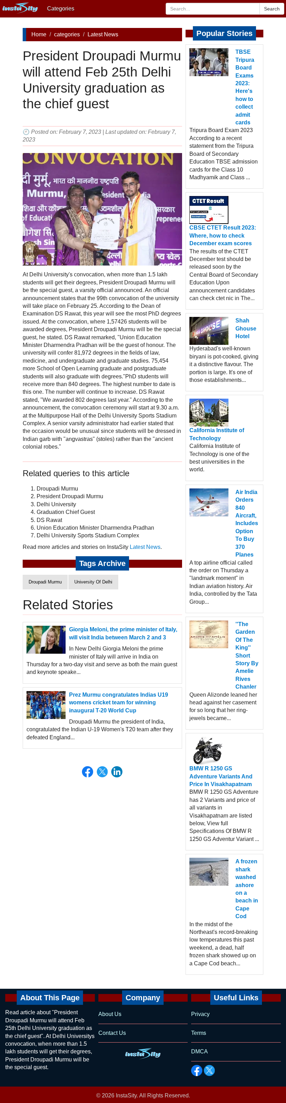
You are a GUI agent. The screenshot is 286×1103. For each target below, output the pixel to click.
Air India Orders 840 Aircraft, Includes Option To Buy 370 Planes (246, 523)
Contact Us (112, 1033)
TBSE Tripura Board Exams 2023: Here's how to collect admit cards (244, 87)
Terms (198, 1033)
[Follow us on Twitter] (209, 1070)
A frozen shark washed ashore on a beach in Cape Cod (246, 888)
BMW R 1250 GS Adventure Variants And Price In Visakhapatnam (221, 776)
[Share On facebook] (87, 771)
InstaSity (126, 1095)
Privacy (200, 1014)
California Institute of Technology (216, 434)
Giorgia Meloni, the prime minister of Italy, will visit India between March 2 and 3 (123, 633)
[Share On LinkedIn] (116, 771)
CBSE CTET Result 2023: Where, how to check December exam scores (222, 235)
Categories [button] (60, 9)
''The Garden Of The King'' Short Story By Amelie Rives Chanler (246, 655)
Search (272, 9)
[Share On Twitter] (102, 771)
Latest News (103, 34)
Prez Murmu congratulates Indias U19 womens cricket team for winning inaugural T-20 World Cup (118, 702)
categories (67, 34)
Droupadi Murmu (45, 582)
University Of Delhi (93, 582)
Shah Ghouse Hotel (245, 328)
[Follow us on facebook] (196, 1070)
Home (38, 34)
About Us (109, 1014)
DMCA (199, 1051)
